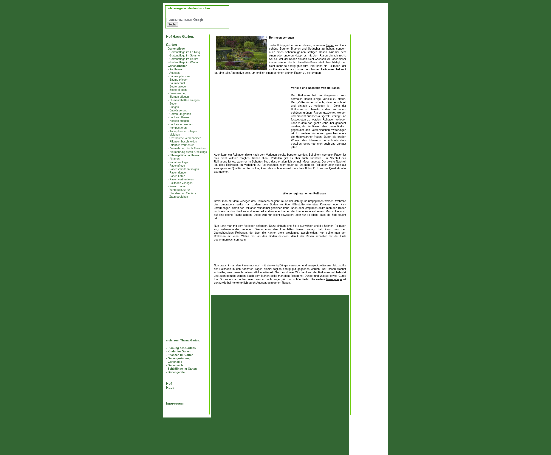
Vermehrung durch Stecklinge (188, 151)
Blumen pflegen (179, 96)
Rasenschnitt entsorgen (184, 169)
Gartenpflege (176, 48)
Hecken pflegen (179, 120)
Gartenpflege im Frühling (184, 52)
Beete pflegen (178, 89)
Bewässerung (177, 93)
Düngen (174, 107)
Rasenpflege (177, 165)
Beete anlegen (178, 86)
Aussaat (174, 72)
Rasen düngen (178, 172)
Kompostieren (178, 127)
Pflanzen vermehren (181, 145)
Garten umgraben (180, 114)
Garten (330, 45)
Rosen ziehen (177, 186)
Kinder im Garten (179, 351)
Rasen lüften (177, 176)
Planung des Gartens (182, 348)
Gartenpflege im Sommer (185, 55)
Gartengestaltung (179, 358)
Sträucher (314, 48)
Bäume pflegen (178, 79)
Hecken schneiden (180, 124)
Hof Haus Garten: (180, 36)
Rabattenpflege (178, 162)
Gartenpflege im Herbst (183, 59)
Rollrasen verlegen (180, 183)
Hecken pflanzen (179, 117)
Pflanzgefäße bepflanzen (184, 155)
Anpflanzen (176, 69)
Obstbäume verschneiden (185, 138)
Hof (169, 383)
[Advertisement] (250, 116)
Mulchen (174, 134)
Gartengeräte (176, 372)
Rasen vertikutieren (181, 179)
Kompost (325, 204)
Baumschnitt (177, 83)
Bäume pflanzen (179, 76)
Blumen (295, 48)
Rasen (298, 72)
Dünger (283, 265)
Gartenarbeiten (177, 65)
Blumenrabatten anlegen (184, 100)
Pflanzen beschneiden (183, 141)
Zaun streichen (178, 196)
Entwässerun (177, 110)
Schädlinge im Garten (182, 368)
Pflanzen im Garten (180, 354)
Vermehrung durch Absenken (188, 148)
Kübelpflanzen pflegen (183, 131)
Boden (173, 103)
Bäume (284, 48)
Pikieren (174, 158)
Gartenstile (175, 361)
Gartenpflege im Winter (183, 62)
